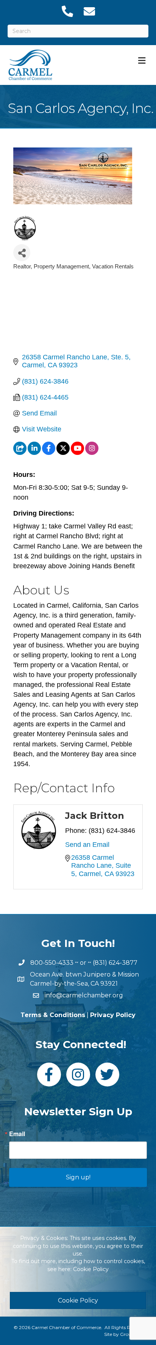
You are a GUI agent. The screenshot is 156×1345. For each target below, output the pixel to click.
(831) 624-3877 (115, 962)
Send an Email (87, 844)
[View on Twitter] (63, 452)
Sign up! (78, 1177)
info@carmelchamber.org (84, 995)
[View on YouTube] (77, 452)
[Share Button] (21, 252)
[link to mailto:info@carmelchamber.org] (89, 11)
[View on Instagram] (91, 452)
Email (17, 1134)
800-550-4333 (51, 962)
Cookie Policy (91, 1269)
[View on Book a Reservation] (20, 452)
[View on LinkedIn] (34, 452)
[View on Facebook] (48, 452)
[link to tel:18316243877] (67, 11)
